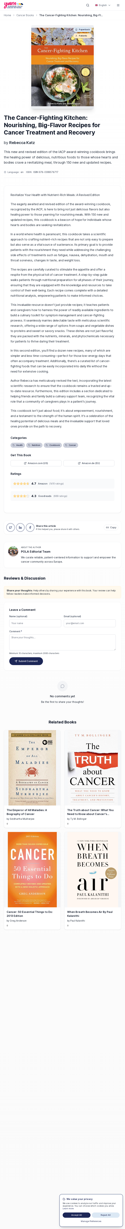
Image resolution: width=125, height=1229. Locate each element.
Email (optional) (72, 616)
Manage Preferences (91, 1221)
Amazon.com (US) (38, 463)
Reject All (106, 1215)
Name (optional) (18, 616)
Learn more (68, 1208)
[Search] (88, 5)
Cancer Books (25, 15)
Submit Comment (28, 661)
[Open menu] (118, 5)
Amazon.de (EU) (91, 463)
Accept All (76, 1215)
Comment (15, 631)
